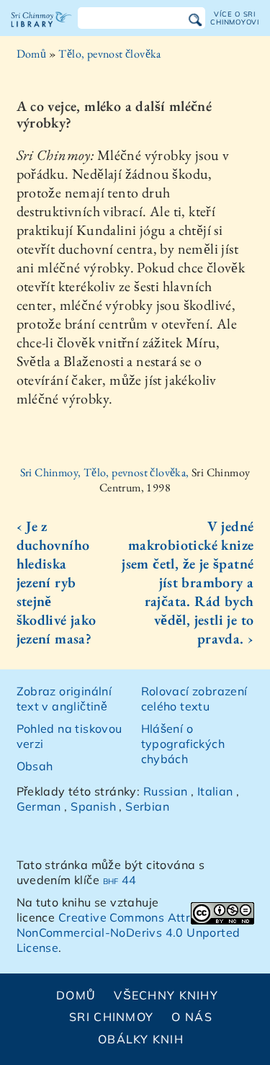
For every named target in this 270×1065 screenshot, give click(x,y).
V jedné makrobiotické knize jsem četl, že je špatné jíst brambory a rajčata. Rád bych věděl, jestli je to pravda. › (187, 582)
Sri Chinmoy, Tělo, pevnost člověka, (106, 472)
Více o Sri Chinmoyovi (234, 17)
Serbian (147, 806)
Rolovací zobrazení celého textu (194, 698)
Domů (32, 53)
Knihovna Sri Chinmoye (41, 32)
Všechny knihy (166, 995)
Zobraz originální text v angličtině (64, 698)
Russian (165, 791)
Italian (215, 791)
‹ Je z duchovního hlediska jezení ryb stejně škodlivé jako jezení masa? (56, 582)
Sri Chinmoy (111, 1017)
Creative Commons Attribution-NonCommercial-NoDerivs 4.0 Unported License (128, 932)
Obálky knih (141, 1039)
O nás (191, 1017)
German (39, 806)
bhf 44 (120, 880)
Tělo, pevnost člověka (109, 53)
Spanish (93, 806)
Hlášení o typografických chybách (183, 743)
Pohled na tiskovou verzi (69, 736)
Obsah (35, 766)
